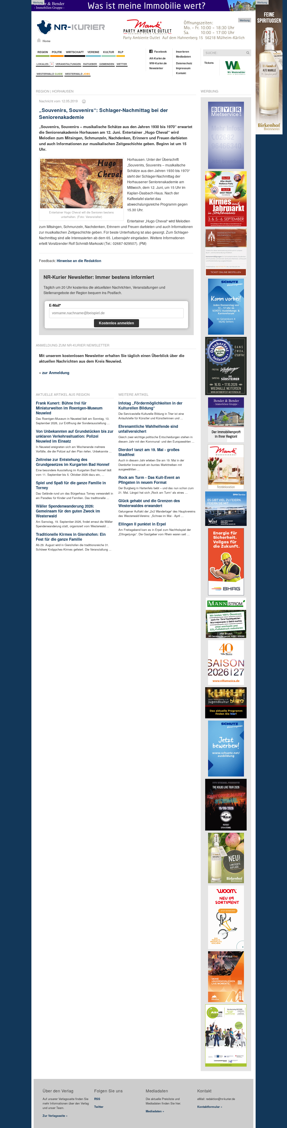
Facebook (160, 52)
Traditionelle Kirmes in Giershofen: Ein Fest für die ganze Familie (71, 537)
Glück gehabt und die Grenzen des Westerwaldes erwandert (149, 503)
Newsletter (156, 68)
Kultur (108, 52)
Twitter (98, 1106)
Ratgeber (90, 64)
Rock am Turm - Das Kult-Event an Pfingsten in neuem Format (149, 480)
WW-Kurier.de (158, 63)
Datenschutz (184, 63)
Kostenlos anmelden (116, 323)
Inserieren (182, 52)
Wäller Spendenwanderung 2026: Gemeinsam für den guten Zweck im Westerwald (68, 511)
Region (43, 52)
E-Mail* (55, 305)
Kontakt (181, 73)
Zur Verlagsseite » (55, 1115)
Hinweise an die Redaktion (79, 260)
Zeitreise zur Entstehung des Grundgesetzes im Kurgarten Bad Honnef (72, 462)
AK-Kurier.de (157, 58)
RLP (120, 52)
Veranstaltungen (68, 64)
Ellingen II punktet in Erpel (142, 524)
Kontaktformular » (209, 1106)
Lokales (43, 64)
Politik (57, 52)
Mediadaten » (155, 1111)
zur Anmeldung (55, 372)
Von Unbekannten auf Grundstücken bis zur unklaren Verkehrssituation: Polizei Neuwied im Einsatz (74, 436)
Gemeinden (106, 64)
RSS (97, 1099)
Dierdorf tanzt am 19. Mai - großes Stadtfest (148, 452)
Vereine (93, 52)
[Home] (39, 40)
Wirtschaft (74, 52)
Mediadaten (183, 56)
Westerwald (50, 73)
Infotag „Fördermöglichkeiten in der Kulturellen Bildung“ (150, 405)
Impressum (183, 68)
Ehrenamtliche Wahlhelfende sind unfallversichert (148, 429)
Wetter (122, 64)
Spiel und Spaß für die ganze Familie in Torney (71, 485)
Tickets (209, 63)
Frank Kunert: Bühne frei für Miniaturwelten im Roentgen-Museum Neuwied (69, 407)
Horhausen (63, 91)
